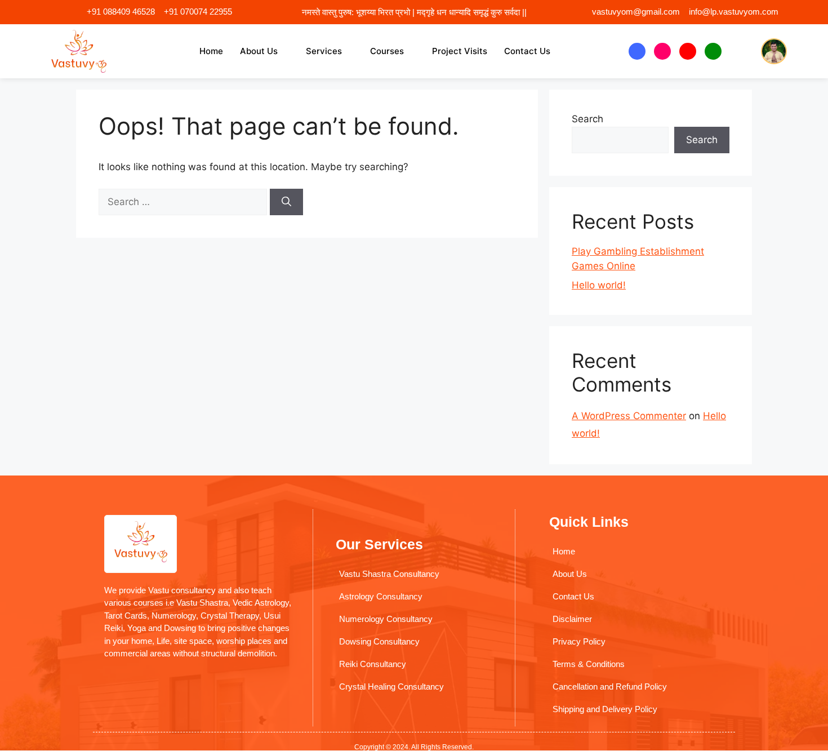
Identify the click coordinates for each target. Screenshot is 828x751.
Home (211, 51)
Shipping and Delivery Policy (605, 709)
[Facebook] (637, 51)
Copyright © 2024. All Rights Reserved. (414, 747)
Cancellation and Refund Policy (610, 686)
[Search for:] (184, 201)
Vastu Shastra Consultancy (389, 574)
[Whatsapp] (713, 51)
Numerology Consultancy (386, 619)
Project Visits (459, 51)
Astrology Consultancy (380, 596)
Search (587, 119)
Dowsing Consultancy (379, 641)
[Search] (286, 202)
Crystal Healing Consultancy (391, 686)
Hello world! (599, 285)
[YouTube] (687, 51)
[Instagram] (662, 51)
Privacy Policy (579, 641)
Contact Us (527, 51)
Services (324, 51)
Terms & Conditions (589, 664)
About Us (259, 51)
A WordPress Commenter (629, 415)
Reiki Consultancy (372, 664)
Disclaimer (572, 619)
